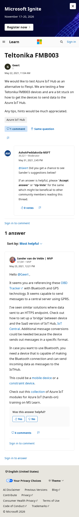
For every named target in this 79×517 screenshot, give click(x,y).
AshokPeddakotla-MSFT (34, 152)
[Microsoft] (39, 41)
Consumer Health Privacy (19, 500)
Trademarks (39, 506)
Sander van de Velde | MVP (35, 258)
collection (38, 392)
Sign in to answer (16, 458)
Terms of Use (51, 500)
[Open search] (61, 41)
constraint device (21, 383)
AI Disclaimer (11, 490)
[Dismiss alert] (73, 6)
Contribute (10, 495)
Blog (55, 490)
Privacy (25, 495)
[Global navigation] (4, 41)
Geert (16, 65)
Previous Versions (36, 490)
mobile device (42, 378)
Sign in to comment (17, 223)
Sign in (71, 41)
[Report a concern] (8, 138)
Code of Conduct (13, 506)
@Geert (24, 168)
